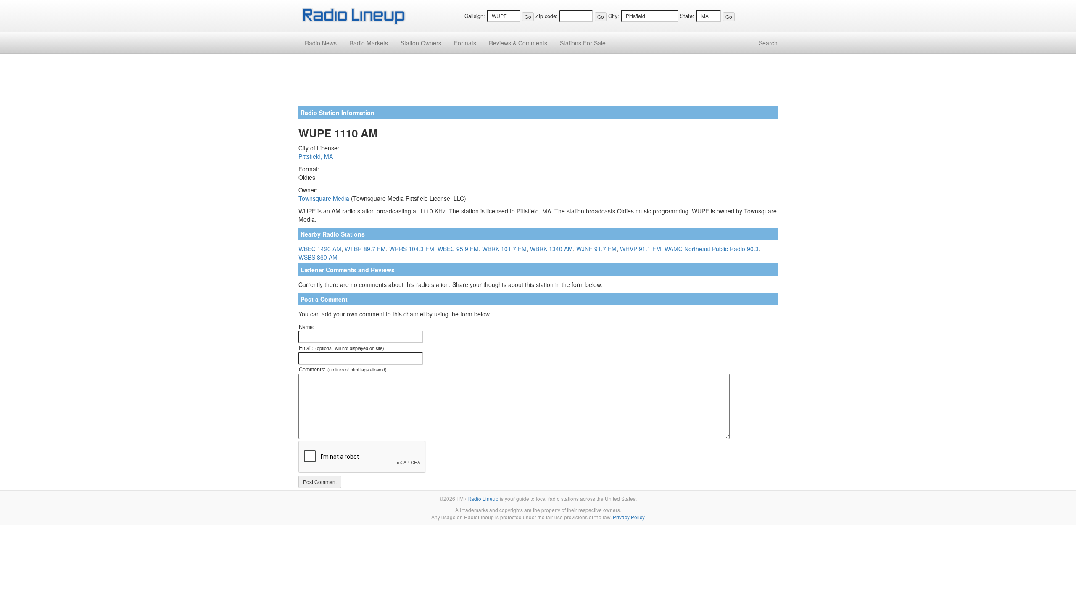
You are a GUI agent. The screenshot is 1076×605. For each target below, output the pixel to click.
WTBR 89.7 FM (365, 249)
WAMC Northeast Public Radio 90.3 (712, 249)
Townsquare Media (323, 198)
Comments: (343, 369)
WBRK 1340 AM (551, 249)
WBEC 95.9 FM (458, 249)
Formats (465, 43)
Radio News (321, 43)
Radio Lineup (482, 498)
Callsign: (474, 16)
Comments (518, 43)
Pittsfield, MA (315, 156)
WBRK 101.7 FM (504, 249)
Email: (341, 348)
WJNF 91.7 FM (596, 249)
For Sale (583, 43)
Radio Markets (368, 43)
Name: (306, 327)
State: (687, 16)
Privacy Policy (629, 517)
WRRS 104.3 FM (411, 249)
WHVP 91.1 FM (640, 249)
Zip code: (546, 16)
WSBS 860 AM (318, 257)
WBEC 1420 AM (319, 249)
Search (768, 43)
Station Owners (421, 43)
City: (613, 16)
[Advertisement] (538, 83)
